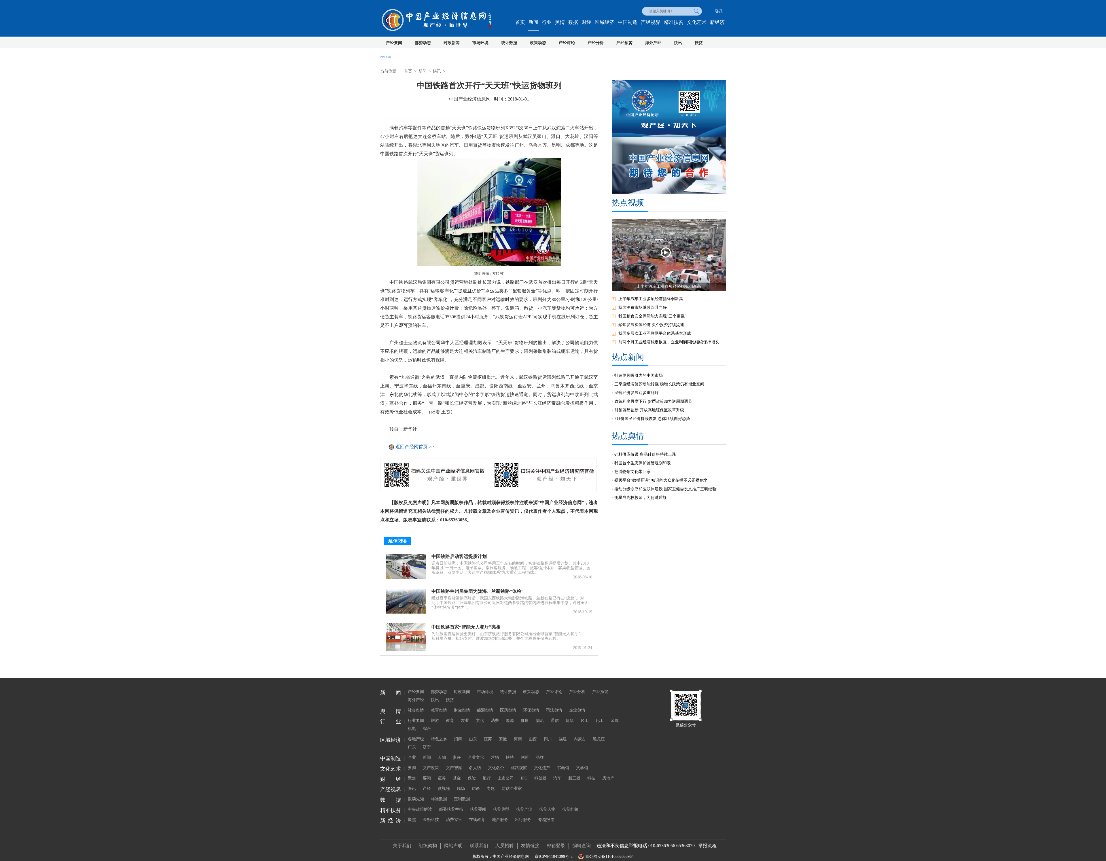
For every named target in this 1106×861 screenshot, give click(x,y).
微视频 (444, 788)
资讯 (412, 788)
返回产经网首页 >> (414, 446)
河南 (518, 739)
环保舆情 (531, 710)
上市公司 (506, 778)
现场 (461, 788)
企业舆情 (577, 710)
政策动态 (538, 43)
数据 (573, 22)
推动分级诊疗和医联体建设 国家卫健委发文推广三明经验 (665, 489)
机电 (412, 728)
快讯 (678, 43)
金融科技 (431, 820)
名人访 (475, 768)
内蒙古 (580, 739)
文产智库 (454, 768)
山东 (473, 739)
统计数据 (509, 43)
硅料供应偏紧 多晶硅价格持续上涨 (645, 454)
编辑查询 (581, 845)
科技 (591, 778)
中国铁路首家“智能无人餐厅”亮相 (466, 627)
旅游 (435, 720)
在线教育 (477, 820)
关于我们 (402, 845)
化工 (600, 720)
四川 (548, 739)
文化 (480, 720)
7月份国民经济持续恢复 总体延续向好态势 (652, 419)
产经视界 (650, 22)
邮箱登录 (556, 845)
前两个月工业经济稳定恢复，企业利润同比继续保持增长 (668, 342)
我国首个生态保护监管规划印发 (642, 463)
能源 (510, 720)
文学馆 (582, 768)
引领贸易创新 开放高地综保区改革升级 (649, 410)
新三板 (574, 778)
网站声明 (453, 845)
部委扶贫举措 (451, 809)
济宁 (427, 747)
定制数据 (462, 799)
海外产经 (653, 43)
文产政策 (431, 768)
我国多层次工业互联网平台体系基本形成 (654, 333)
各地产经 (416, 739)
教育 (450, 720)
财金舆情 (462, 710)
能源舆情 (485, 710)
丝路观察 (519, 768)
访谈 (476, 788)
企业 (412, 757)
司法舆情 (554, 710)
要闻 (412, 768)
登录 (719, 11)
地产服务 (500, 820)
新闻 (533, 22)
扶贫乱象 (570, 809)
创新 (525, 757)
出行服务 (523, 820)
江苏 (488, 739)
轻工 (585, 720)
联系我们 (479, 845)
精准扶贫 (673, 22)
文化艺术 (697, 22)
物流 (540, 720)
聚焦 (412, 778)
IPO (524, 778)
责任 (457, 757)
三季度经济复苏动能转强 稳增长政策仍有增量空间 (659, 384)
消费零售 (454, 820)
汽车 (557, 778)
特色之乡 (439, 739)
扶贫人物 (547, 809)
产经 (427, 788)
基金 (457, 778)
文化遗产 (542, 768)
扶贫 (699, 43)
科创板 (540, 778)
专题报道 (546, 820)
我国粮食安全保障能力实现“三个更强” (652, 316)
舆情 (560, 22)
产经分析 (596, 43)
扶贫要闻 (478, 809)
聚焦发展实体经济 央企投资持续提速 (651, 325)
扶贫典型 (501, 809)
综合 (427, 728)
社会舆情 (416, 710)
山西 (533, 739)
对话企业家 (512, 788)
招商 (458, 739)
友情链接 (530, 845)
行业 (547, 22)
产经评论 (567, 43)
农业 (465, 720)
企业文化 (476, 757)
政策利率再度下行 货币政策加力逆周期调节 (653, 401)
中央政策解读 (420, 809)
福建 (563, 739)
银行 (487, 778)
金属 (615, 720)
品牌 (540, 757)
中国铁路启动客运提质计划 (459, 556)
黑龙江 (599, 739)
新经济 (717, 22)
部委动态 (423, 43)
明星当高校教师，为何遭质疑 (640, 497)
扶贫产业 (524, 809)
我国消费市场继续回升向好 (642, 307)
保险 (472, 778)
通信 (555, 720)
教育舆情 (439, 710)
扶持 (510, 757)
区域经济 (604, 22)
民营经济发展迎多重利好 (636, 393)
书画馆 (563, 768)
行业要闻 (416, 720)
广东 (412, 747)
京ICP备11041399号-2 (554, 856)
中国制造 (627, 22)
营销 (495, 757)
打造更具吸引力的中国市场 (638, 375)
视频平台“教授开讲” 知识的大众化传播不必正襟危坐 (661, 480)
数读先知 (416, 799)
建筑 (570, 720)
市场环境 (480, 43)
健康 (525, 720)
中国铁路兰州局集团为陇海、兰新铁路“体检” (477, 591)
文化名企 (496, 768)
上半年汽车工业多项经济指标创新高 (650, 299)
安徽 (503, 739)
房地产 (608, 778)
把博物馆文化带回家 (632, 472)
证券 (442, 778)
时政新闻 (452, 43)
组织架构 (427, 845)
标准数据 (439, 799)
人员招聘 (504, 845)
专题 (491, 788)
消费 (495, 720)
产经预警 (624, 43)
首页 (520, 22)
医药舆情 (508, 710)
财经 (586, 22)
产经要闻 (394, 43)
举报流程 (707, 845)
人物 (442, 757)
